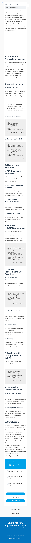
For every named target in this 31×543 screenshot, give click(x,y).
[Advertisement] (15, 43)
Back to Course (15, 497)
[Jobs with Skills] (6, 6)
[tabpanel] (15, 233)
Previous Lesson (15, 509)
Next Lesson (15, 513)
